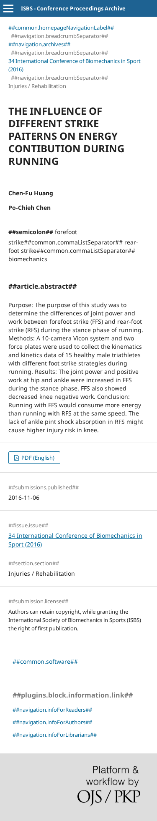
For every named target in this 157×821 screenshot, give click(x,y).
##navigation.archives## (39, 44)
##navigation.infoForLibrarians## (55, 734)
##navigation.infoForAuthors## (52, 722)
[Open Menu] (8, 8)
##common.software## (45, 661)
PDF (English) (37, 457)
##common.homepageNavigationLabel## (61, 27)
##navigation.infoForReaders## (52, 709)
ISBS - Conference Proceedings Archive (73, 8)
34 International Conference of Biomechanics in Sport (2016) (74, 65)
